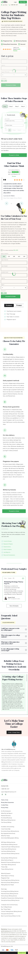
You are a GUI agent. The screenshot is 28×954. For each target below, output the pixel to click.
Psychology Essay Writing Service (10, 880)
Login (15, 2)
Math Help (4, 889)
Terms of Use (4, 800)
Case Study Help (5, 829)
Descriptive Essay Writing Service (10, 900)
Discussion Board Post (7, 913)
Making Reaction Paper (7, 884)
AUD (19, 256)
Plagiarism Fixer (5, 878)
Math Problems (8, 549)
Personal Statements (9, 555)
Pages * (2, 284)
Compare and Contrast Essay (9, 904)
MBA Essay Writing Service (8, 820)
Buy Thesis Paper (6, 909)
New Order (23, 2)
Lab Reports (7, 552)
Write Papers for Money (7, 875)
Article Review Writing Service (9, 844)
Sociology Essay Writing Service (9, 891)
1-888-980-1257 (14, 4)
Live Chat (5, 4)
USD (4, 256)
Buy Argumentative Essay (8, 833)
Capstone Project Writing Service (10, 846)
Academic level (4, 272)
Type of (4, 266)
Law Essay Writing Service (8, 851)
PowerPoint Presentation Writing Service (12, 898)
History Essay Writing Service (9, 896)
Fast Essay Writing (6, 822)
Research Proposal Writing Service (10, 862)
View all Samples (14, 606)
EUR (9, 256)
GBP (14, 256)
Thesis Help (4, 867)
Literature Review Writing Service (10, 853)
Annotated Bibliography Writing (10, 838)
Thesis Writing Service (7, 869)
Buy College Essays (6, 907)
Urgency (3, 278)
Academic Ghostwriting (7, 826)
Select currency (4, 253)
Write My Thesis (5, 835)
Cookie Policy (4, 805)
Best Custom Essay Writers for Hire (10, 916)
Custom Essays (8, 541)
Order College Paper (14, 732)
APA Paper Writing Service (8, 842)
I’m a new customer (10, 250)
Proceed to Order (11, 85)
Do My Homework (6, 811)
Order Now (22, 952)
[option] (14, 134)
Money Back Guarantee (7, 802)
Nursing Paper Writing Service (9, 858)
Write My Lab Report (6, 813)
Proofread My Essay (6, 818)
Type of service (4, 259)
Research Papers (8, 544)
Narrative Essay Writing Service (9, 893)
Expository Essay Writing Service (10, 882)
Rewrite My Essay (6, 815)
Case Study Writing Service (8, 849)
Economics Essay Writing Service (10, 831)
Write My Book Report (7, 860)
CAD (24, 256)
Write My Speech (5, 873)
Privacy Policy (4, 807)
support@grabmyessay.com (8, 791)
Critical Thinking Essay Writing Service (11, 911)
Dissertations (7, 546)
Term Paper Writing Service (8, 864)
